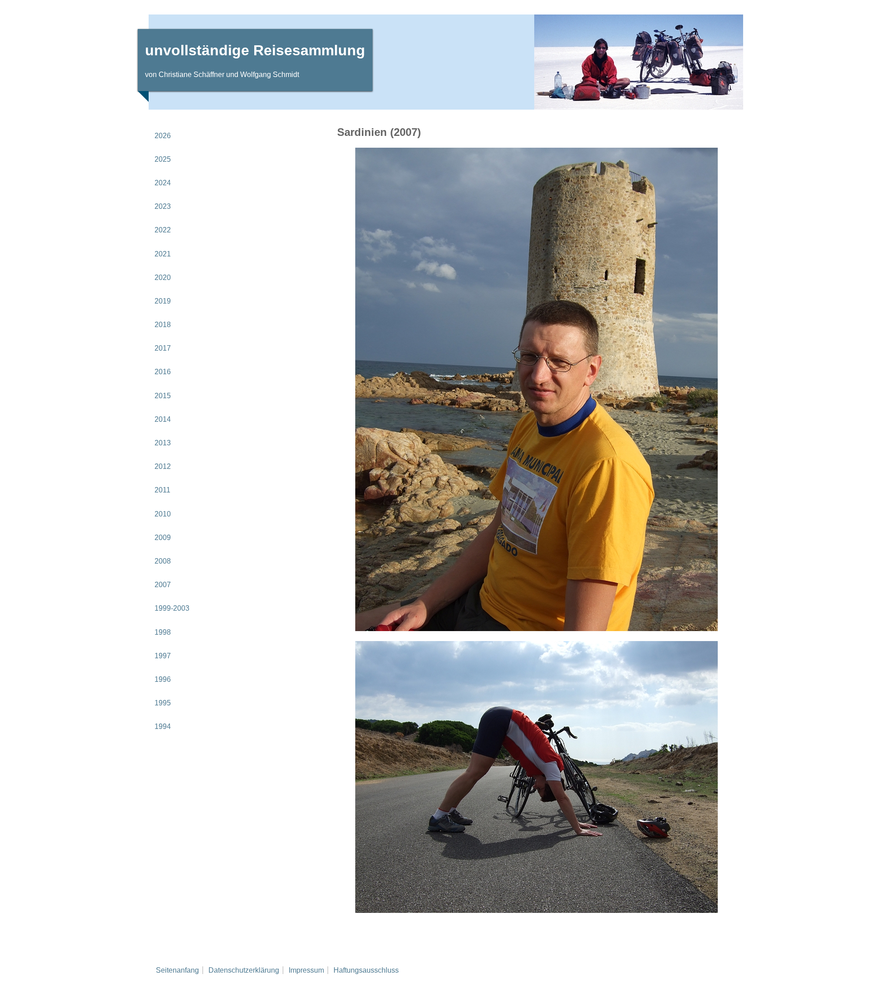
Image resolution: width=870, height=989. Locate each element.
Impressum (306, 970)
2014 (163, 419)
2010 (163, 514)
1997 (163, 656)
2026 (163, 136)
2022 (163, 230)
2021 (163, 254)
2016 (163, 372)
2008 (163, 561)
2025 (163, 159)
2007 (163, 585)
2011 (162, 490)
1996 (163, 679)
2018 (163, 324)
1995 (163, 703)
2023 (163, 206)
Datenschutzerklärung (243, 970)
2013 (163, 443)
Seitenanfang (177, 970)
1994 (163, 726)
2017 (163, 348)
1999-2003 (172, 608)
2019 (163, 301)
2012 (163, 466)
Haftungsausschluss (366, 970)
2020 (163, 277)
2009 (163, 537)
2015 (163, 396)
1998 (163, 632)
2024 (163, 183)
